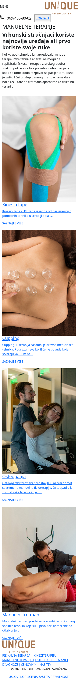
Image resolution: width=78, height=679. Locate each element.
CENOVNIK (30, 664)
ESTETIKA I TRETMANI (51, 660)
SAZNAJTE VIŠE (12, 223)
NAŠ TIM (46, 664)
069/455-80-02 (19, 18)
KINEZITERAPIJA (46, 655)
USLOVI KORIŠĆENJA (23, 677)
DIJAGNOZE (11, 664)
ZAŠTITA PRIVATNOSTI (53, 677)
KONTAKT (42, 18)
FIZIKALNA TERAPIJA (17, 655)
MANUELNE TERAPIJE (18, 660)
